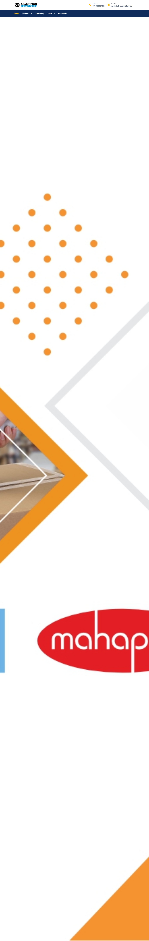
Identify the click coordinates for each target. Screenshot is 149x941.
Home (16, 13)
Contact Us (62, 13)
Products (26, 13)
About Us (51, 13)
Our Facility (39, 13)
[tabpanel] (74, 479)
